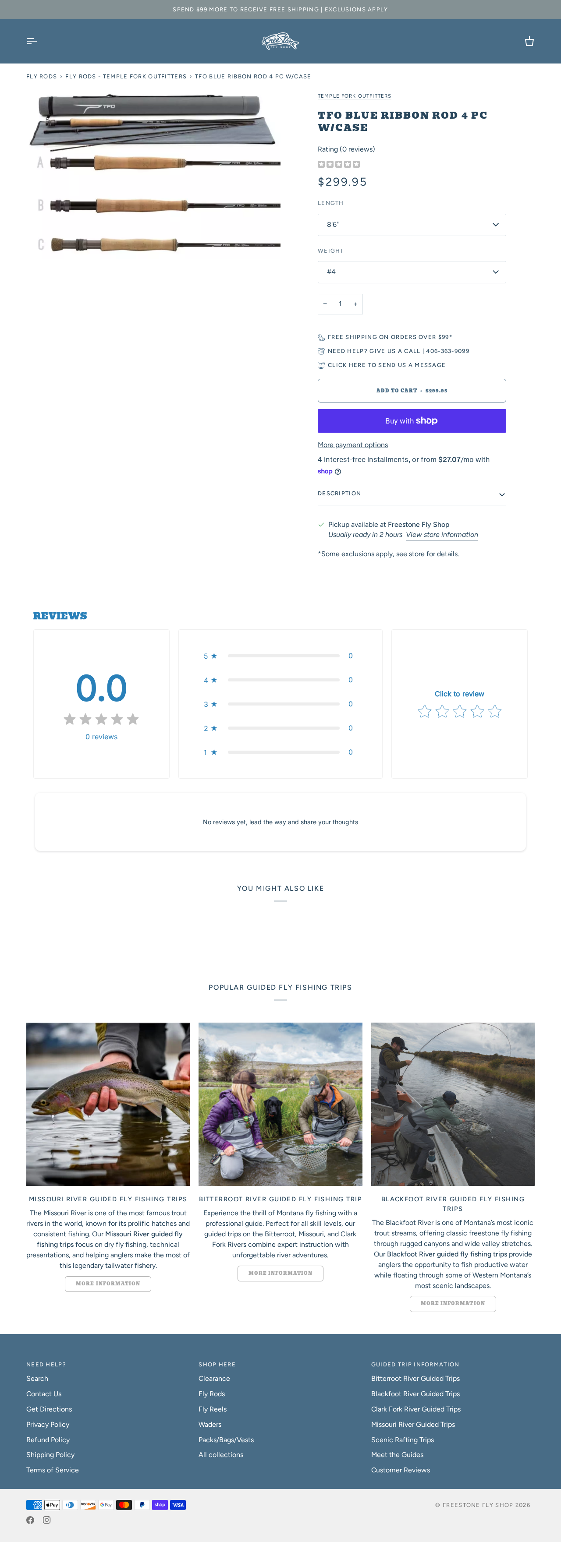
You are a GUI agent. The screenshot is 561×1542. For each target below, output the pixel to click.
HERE (357, 365)
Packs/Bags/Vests (226, 1440)
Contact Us (43, 1394)
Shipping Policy (50, 1454)
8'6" (333, 224)
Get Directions (49, 1409)
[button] (280, 655)
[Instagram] (47, 1520)
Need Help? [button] (46, 1364)
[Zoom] (153, 175)
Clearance (214, 1378)
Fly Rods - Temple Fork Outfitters (126, 76)
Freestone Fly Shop (478, 1505)
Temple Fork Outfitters (354, 96)
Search (37, 1378)
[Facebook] (30, 1520)
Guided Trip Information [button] (415, 1364)
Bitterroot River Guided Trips (415, 1378)
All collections (221, 1454)
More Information (108, 1284)
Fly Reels (213, 1409)
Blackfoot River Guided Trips (415, 1394)
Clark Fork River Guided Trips (416, 1409)
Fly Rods (41, 76)
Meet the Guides (397, 1454)
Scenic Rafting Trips (402, 1440)
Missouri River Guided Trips (413, 1424)
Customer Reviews (400, 1470)
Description (339, 493)
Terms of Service (52, 1470)
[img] (339, 165)
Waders (210, 1424)
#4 (331, 272)
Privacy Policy (47, 1424)
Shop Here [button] (217, 1364)
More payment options (353, 445)
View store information (442, 534)
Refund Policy (48, 1440)
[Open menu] (39, 41)
